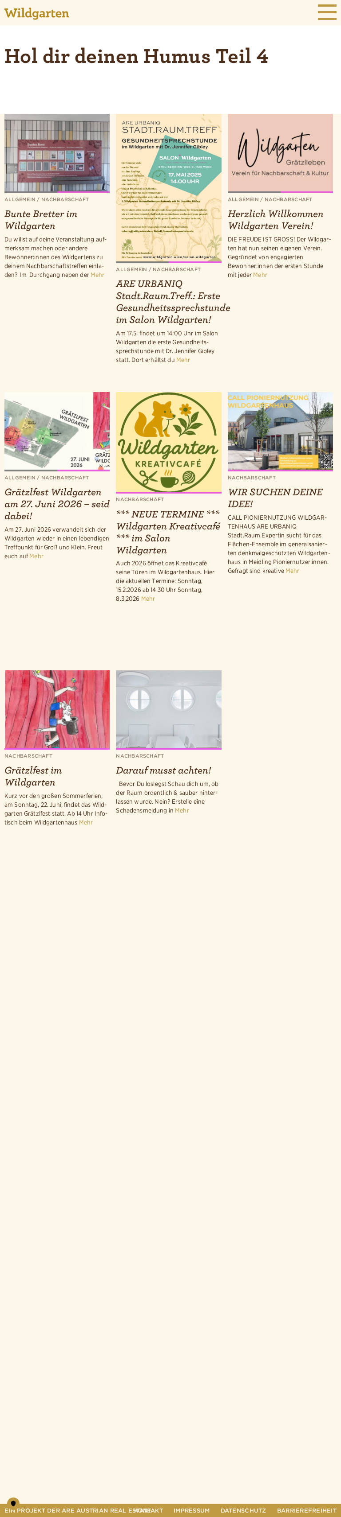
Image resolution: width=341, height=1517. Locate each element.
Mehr (98, 274)
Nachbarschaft (65, 199)
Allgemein (20, 199)
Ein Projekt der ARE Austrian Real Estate (77, 1510)
